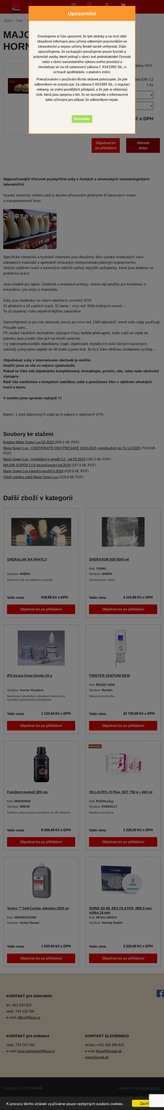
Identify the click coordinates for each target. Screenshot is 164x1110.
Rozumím (82, 119)
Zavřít (144, 1103)
